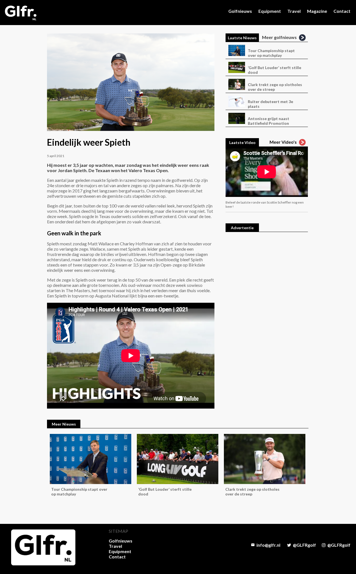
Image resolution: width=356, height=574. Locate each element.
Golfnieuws (240, 11)
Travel (294, 11)
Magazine (317, 11)
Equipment (269, 11)
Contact (341, 11)
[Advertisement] (267, 321)
